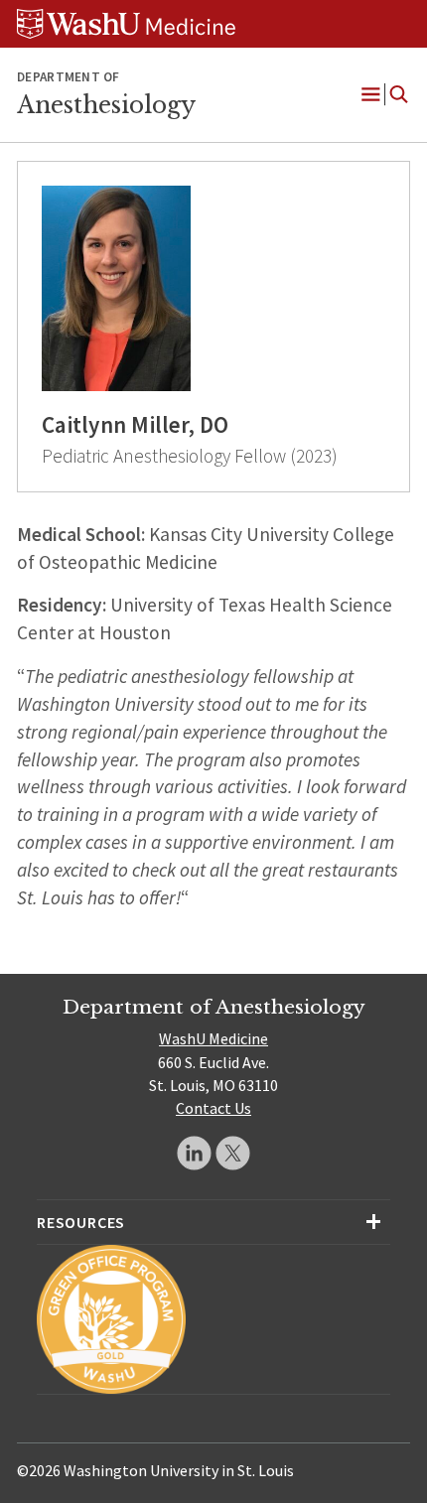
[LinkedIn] (194, 1153)
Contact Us (213, 1108)
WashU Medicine (213, 1038)
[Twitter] (232, 1153)
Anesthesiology (106, 105)
